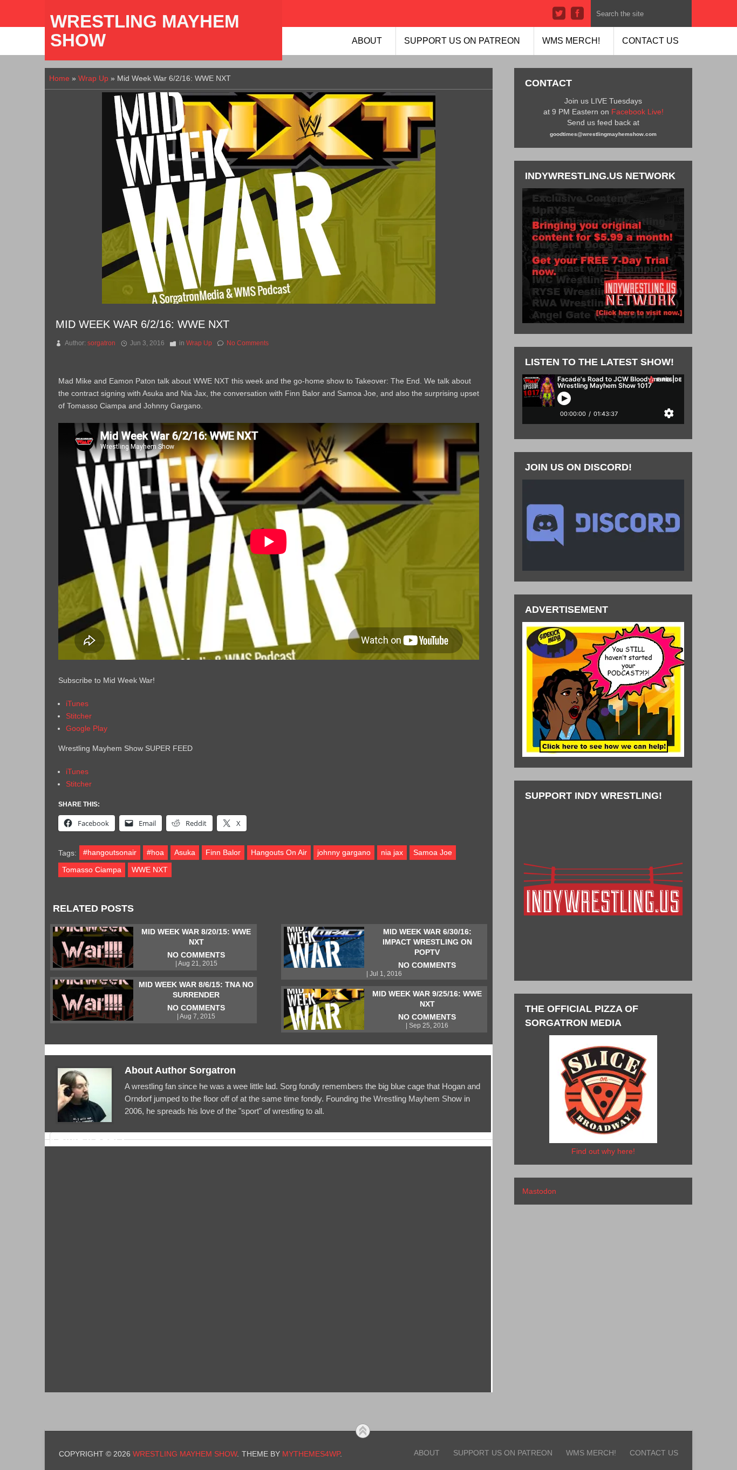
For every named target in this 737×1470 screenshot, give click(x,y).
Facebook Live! (637, 111)
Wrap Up (93, 78)
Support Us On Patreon (462, 40)
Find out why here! (603, 1151)
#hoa (155, 852)
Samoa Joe (432, 852)
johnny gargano (344, 852)
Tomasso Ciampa (91, 869)
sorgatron (101, 343)
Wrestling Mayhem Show (144, 31)
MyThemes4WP (311, 1454)
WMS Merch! (571, 40)
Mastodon (539, 1191)
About (367, 40)
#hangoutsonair (110, 852)
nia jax (392, 852)
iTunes (77, 703)
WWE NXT (150, 869)
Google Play (86, 728)
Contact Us (650, 40)
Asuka (184, 852)
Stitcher (79, 716)
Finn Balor (223, 852)
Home (59, 78)
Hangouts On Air (279, 852)
